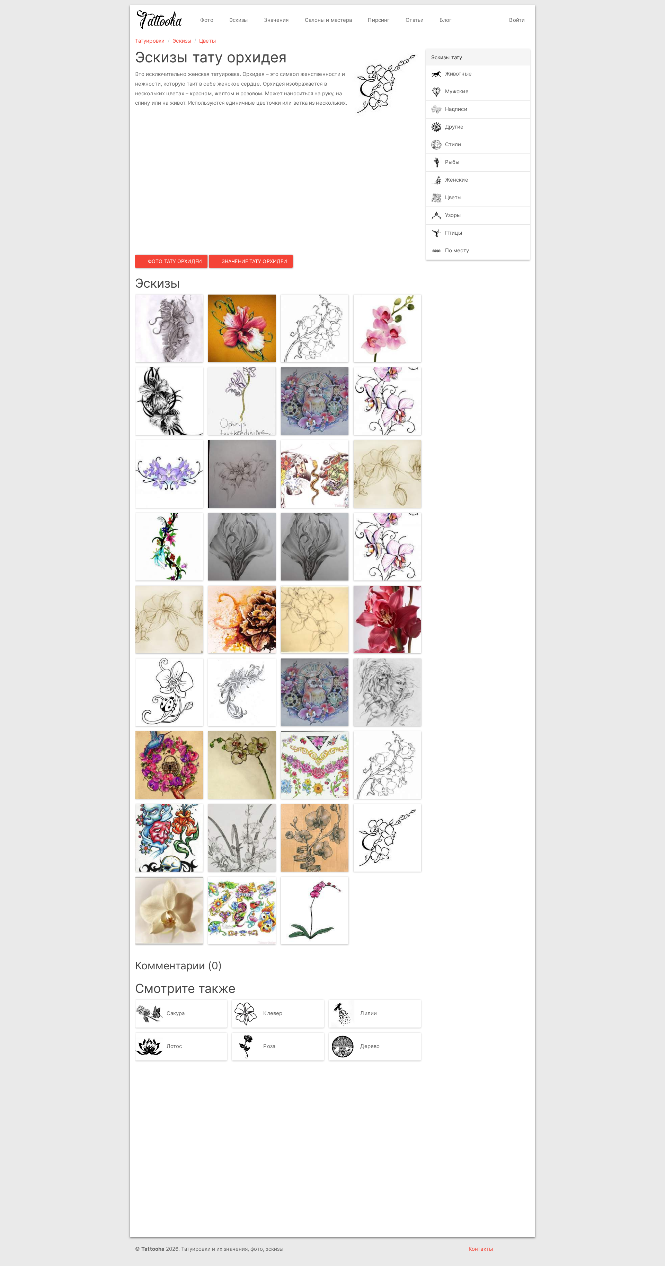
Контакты (481, 1249)
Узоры (453, 215)
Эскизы (238, 20)
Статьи (414, 20)
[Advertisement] (235, 182)
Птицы (453, 232)
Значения (276, 20)
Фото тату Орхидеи (175, 261)
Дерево (370, 1046)
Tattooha (159, 20)
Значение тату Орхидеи (254, 261)
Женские (456, 179)
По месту (457, 250)
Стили (453, 144)
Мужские (457, 91)
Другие (454, 126)
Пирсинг (378, 20)
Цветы (207, 40)
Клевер (272, 1013)
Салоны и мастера (327, 20)
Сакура (176, 1013)
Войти (516, 20)
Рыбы (452, 162)
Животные (458, 73)
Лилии (368, 1013)
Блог (445, 20)
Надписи (456, 109)
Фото (206, 20)
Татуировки (150, 40)
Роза (269, 1046)
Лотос (174, 1046)
